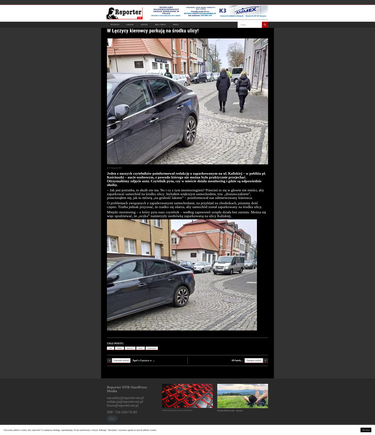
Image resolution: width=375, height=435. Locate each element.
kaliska (119, 348)
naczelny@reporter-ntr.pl (125, 398)
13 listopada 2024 (115, 168)
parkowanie (152, 348)
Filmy (112, 419)
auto (110, 348)
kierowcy (130, 348)
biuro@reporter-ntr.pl (123, 405)
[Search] (265, 25)
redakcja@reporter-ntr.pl (125, 401)
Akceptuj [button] (366, 430)
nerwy (140, 348)
